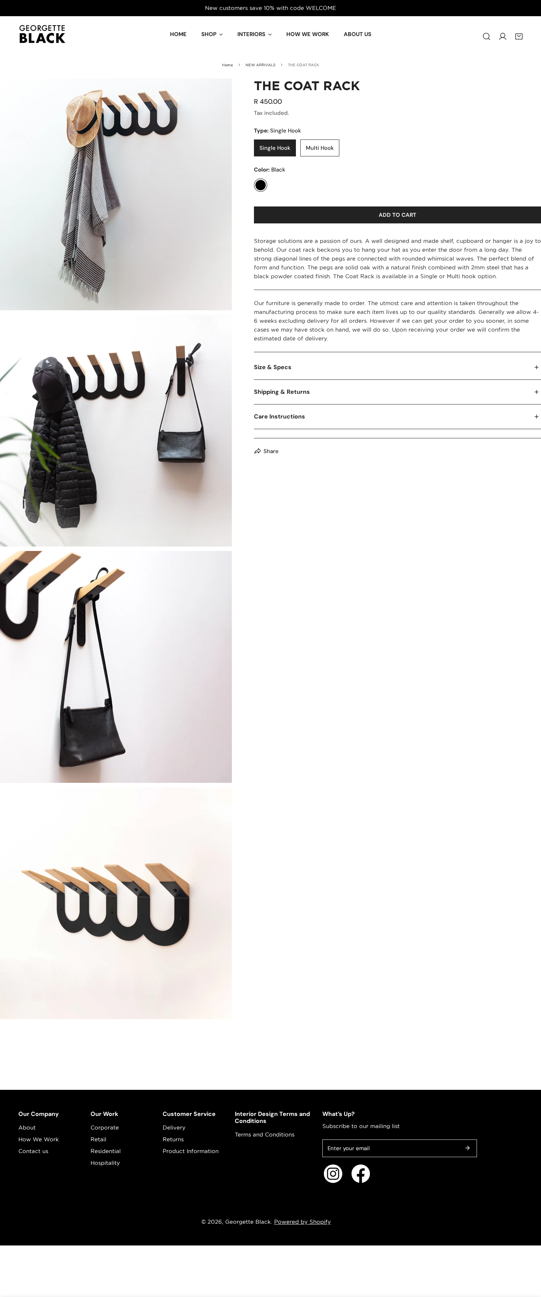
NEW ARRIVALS (260, 65)
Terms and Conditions (264, 1134)
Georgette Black (248, 1222)
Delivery (174, 1127)
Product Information (191, 1151)
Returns (173, 1139)
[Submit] (467, 1147)
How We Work (38, 1139)
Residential (106, 1151)
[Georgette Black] (42, 34)
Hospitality (105, 1163)
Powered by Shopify (302, 1222)
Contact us (33, 1151)
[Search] (486, 33)
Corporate (105, 1127)
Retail (98, 1139)
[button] (519, 33)
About (27, 1127)
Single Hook (274, 148)
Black (260, 185)
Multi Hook (320, 148)
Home (227, 65)
